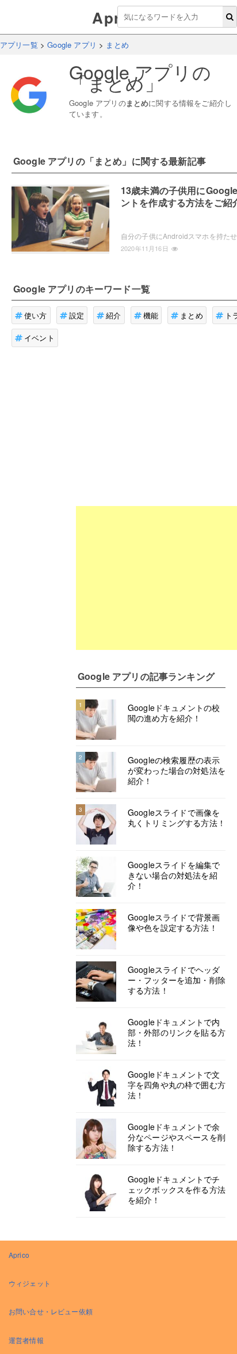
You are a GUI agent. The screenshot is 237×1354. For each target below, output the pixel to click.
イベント (39, 337)
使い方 (35, 315)
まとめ (191, 315)
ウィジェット (30, 1283)
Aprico (19, 1255)
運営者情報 (26, 1340)
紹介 (113, 315)
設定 (76, 315)
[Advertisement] (156, 578)
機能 (150, 315)
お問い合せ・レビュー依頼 (51, 1311)
